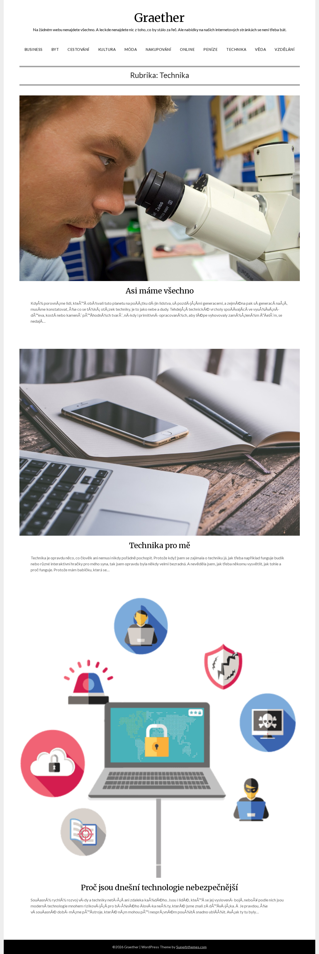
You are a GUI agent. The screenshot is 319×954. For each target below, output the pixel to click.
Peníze (210, 49)
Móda (130, 49)
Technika (236, 49)
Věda (260, 49)
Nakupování (158, 49)
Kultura (107, 49)
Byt (55, 49)
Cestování (78, 49)
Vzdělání (285, 49)
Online (187, 49)
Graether (159, 17)
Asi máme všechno (160, 290)
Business (33, 49)
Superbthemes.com (191, 947)
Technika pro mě (159, 545)
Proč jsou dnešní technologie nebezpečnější (159, 887)
